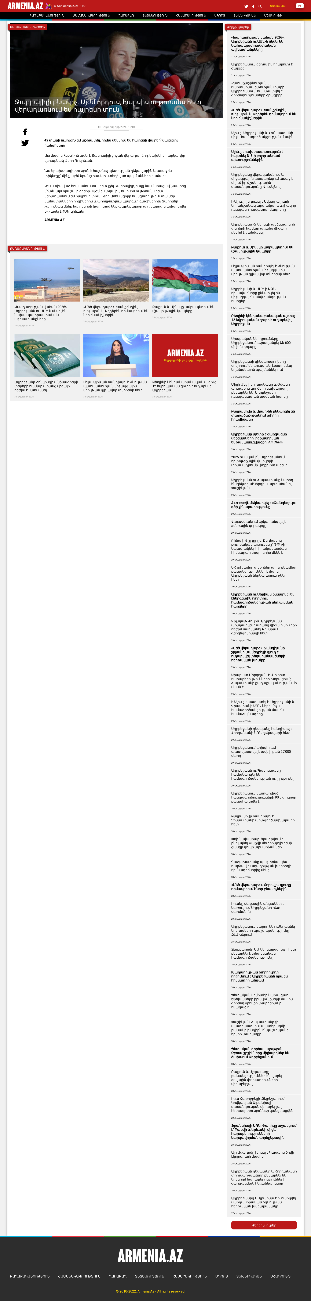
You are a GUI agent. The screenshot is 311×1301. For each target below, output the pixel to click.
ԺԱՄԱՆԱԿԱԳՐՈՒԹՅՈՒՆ (79, 1276)
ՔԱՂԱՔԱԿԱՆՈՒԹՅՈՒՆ (30, 1276)
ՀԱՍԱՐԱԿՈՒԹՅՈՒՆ (190, 1276)
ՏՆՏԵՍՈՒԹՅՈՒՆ (149, 1276)
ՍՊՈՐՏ (221, 1276)
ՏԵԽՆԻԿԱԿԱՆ (249, 1276)
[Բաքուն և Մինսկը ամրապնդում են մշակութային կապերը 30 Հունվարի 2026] (185, 257)
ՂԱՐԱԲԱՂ (118, 1276)
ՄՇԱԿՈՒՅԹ (280, 1276)
